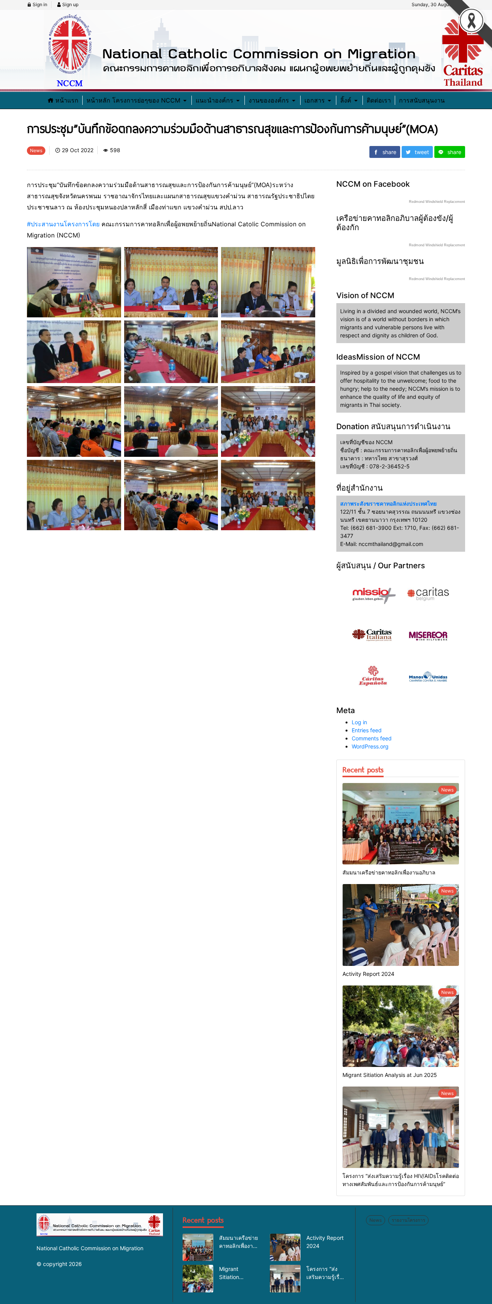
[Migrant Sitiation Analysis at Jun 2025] (400, 1026)
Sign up (69, 4)
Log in (359, 722)
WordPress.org (370, 746)
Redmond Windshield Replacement (437, 202)
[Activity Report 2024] (400, 925)
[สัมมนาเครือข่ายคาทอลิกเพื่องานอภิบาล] (400, 823)
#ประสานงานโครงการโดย (63, 224)
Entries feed (367, 730)
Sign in (39, 4)
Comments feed (372, 738)
